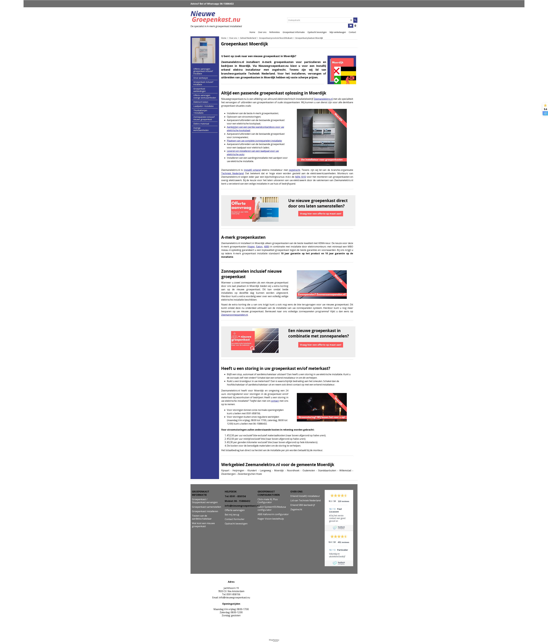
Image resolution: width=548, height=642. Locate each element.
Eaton (259, 246)
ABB (266, 246)
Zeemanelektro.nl (323, 98)
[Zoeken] (355, 20)
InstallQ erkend (252, 170)
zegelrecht (294, 170)
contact (275, 400)
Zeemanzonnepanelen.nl (234, 314)
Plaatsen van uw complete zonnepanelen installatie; (254, 140)
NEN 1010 (300, 176)
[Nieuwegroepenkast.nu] (216, 16)
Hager (251, 246)
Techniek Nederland (232, 173)
